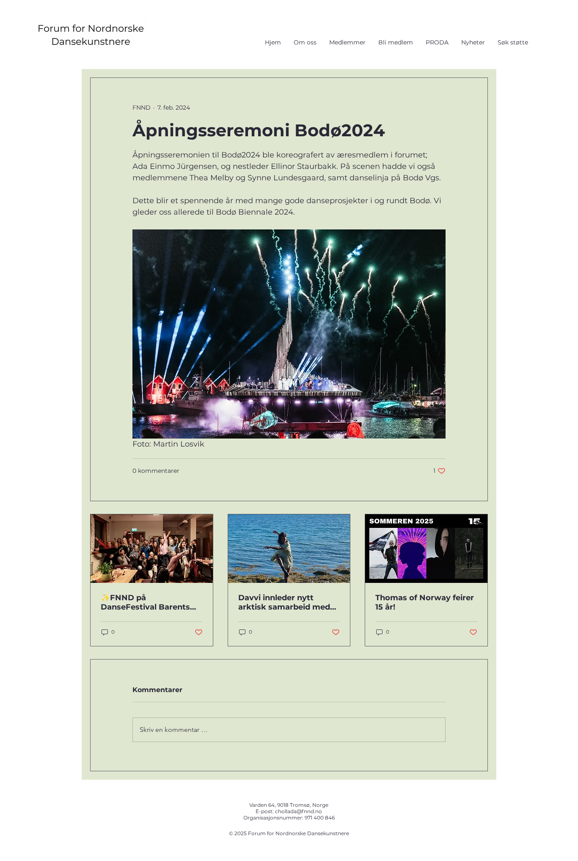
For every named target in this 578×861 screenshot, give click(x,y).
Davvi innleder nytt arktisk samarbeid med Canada (284, 602)
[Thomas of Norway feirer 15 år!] (426, 548)
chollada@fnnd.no (298, 811)
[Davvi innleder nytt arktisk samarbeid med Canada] (289, 548)
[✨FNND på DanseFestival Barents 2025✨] (152, 548)
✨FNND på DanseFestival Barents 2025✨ (145, 602)
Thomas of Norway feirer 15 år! (424, 602)
